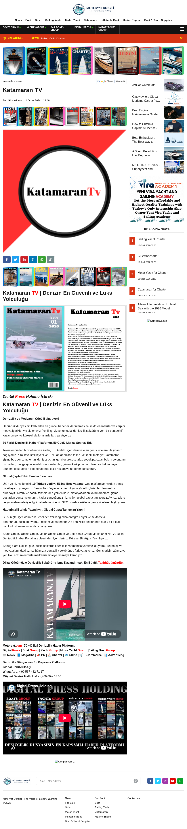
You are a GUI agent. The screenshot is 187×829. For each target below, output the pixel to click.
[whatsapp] (180, 781)
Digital (12, 650)
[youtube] (173, 781)
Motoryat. (12, 645)
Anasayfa (8, 81)
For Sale (70, 802)
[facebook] (7, 259)
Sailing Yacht (53, 20)
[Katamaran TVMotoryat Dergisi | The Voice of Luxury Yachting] (93, 8)
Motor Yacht (72, 20)
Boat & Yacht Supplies (158, 20)
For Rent (100, 798)
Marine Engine (132, 20)
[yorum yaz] (51, 259)
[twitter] (16, 259)
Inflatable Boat (110, 20)
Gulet (38, 20)
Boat (28, 20)
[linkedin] (24, 259)
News (18, 20)
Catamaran (90, 20)
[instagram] (165, 781)
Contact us (133, 798)
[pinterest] (33, 259)
